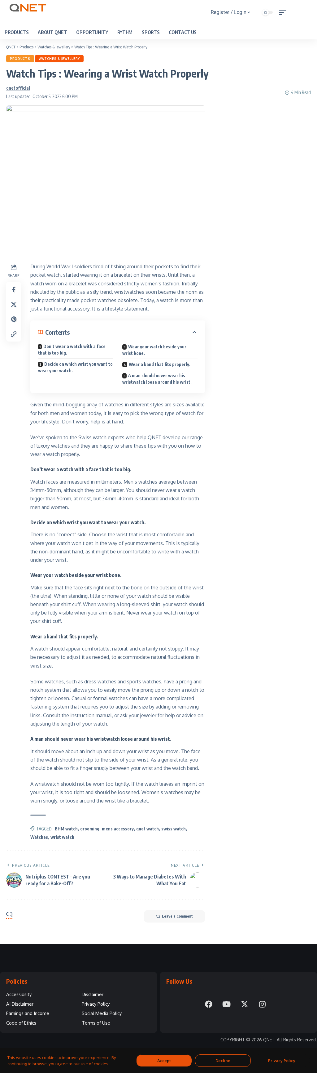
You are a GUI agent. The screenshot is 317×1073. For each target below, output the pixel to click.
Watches (39, 837)
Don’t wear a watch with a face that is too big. (72, 349)
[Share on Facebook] (13, 289)
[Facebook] (208, 1004)
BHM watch (66, 828)
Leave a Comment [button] (177, 916)
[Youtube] (226, 1004)
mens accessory (118, 828)
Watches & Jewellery (59, 58)
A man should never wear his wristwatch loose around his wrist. (157, 379)
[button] (284, 12)
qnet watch (147, 828)
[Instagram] (262, 1004)
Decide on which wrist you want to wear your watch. (75, 367)
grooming (89, 828)
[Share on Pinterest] (13, 319)
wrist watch (62, 837)
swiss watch (173, 828)
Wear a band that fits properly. (159, 364)
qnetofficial (18, 88)
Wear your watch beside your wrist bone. (154, 350)
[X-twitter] (244, 1004)
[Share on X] (13, 304)
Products (20, 58)
